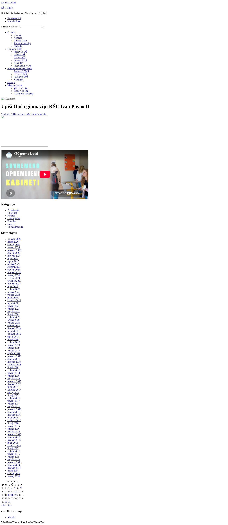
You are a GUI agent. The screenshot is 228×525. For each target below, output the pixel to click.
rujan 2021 (12, 303)
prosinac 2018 (14, 356)
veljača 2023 (13, 294)
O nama (11, 32)
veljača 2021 (13, 311)
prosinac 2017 (14, 381)
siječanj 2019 (13, 353)
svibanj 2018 (13, 370)
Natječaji (11, 215)
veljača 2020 (13, 322)
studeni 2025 (13, 253)
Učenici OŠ (19, 54)
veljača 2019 (13, 350)
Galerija (11, 82)
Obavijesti (12, 213)
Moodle (11, 517)
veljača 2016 (13, 431)
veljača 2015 (13, 459)
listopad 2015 (14, 440)
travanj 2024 (13, 275)
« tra (3, 505)
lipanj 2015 (12, 448)
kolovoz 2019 (14, 334)
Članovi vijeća (21, 90)
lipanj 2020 (12, 314)
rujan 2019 (12, 331)
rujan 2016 (12, 417)
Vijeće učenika (14, 85)
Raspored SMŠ (21, 77)
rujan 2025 (12, 258)
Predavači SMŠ (21, 71)
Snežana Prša (23, 114)
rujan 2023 (12, 286)
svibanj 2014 (13, 473)
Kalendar (18, 63)
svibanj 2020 (13, 317)
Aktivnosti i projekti (23, 93)
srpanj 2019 (13, 336)
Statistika (18, 46)
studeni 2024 (13, 269)
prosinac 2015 (14, 434)
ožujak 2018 (13, 375)
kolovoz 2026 (14, 239)
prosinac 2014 (14, 462)
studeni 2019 (13, 325)
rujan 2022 (12, 297)
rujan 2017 (12, 387)
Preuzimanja (13, 210)
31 (9, 501)
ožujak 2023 (13, 292)
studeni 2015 (13, 437)
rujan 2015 (12, 442)
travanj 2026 (13, 247)
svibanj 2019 (13, 342)
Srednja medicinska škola (19, 68)
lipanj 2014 (12, 470)
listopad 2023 (14, 283)
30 (6, 501)
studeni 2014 (13, 465)
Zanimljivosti (13, 218)
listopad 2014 (14, 468)
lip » (9, 505)
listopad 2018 (14, 361)
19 (15, 495)
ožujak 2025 (13, 264)
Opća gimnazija (38, 114)
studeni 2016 (13, 412)
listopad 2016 (14, 414)
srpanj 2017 (13, 392)
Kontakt (18, 37)
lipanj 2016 (12, 423)
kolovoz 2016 (14, 420)
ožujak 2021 (13, 308)
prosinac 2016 (14, 409)
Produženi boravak (23, 65)
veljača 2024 (13, 278)
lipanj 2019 (12, 339)
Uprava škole (20, 40)
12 (15, 491)
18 (12, 495)
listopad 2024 (14, 272)
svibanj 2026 (13, 244)
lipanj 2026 (12, 241)
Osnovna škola (14, 49)
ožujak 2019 (13, 347)
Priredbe (11, 221)
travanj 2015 (13, 454)
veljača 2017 (13, 406)
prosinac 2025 (14, 250)
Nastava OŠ (19, 57)
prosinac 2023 (14, 280)
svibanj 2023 (13, 289)
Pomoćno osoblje (22, 43)
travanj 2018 (13, 373)
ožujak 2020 (13, 320)
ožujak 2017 (13, 403)
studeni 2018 (13, 359)
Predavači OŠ (20, 51)
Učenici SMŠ (20, 74)
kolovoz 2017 (14, 389)
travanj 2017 (13, 401)
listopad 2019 (14, 328)
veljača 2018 (13, 378)
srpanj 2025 (13, 261)
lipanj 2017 (12, 395)
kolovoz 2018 (14, 364)
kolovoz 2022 (14, 300)
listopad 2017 (14, 384)
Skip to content (8, 2)
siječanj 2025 (13, 267)
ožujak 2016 (13, 428)
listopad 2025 (14, 255)
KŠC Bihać (7, 8)
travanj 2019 (13, 345)
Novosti (11, 224)
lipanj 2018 (12, 367)
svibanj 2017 (13, 398)
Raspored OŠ (20, 60)
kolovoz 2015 (14, 445)
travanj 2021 (13, 306)
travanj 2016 (13, 426)
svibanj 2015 (13, 451)
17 (9, 495)
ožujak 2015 (13, 456)
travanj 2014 (13, 476)
